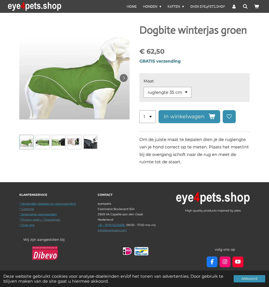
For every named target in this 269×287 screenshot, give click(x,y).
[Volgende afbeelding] (124, 78)
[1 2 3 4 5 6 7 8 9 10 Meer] (147, 116)
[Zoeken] (245, 6)
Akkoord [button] (249, 278)
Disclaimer (53, 219)
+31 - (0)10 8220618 (111, 225)
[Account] (233, 6)
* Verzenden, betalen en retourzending (47, 203)
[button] (26, 142)
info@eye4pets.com (112, 230)
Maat (149, 81)
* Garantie (26, 209)
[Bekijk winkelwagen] (256, 6)
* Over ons (26, 225)
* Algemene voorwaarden (38, 214)
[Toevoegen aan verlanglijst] (229, 116)
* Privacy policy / (32, 219)
